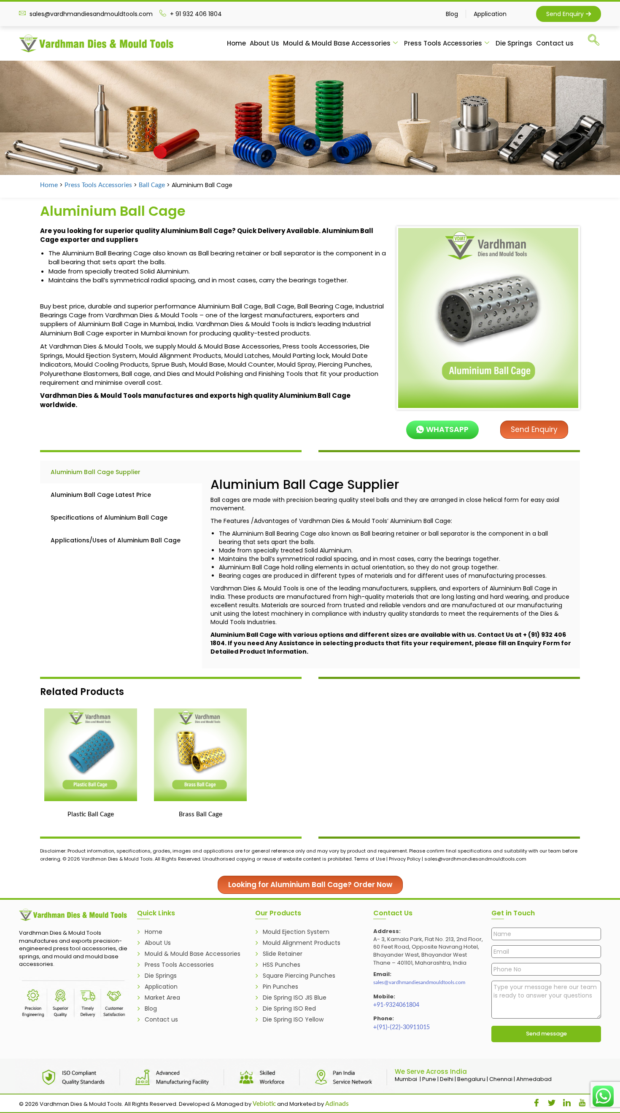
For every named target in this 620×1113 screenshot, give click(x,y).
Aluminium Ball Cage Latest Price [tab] (101, 495)
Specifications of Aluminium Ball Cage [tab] (109, 517)
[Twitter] (548, 1101)
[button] (597, 41)
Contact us (555, 43)
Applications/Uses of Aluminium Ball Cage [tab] (116, 540)
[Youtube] (579, 1101)
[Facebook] (533, 1101)
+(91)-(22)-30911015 (401, 1027)
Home (236, 43)
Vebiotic (264, 1104)
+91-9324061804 (396, 1005)
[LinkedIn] (564, 1101)
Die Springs (514, 43)
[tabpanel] (391, 564)
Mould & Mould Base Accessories (337, 43)
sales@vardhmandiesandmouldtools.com (419, 982)
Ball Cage (152, 185)
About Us (264, 43)
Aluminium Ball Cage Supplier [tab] (95, 472)
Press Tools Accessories (443, 43)
